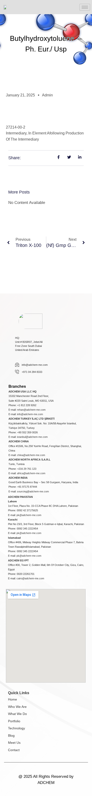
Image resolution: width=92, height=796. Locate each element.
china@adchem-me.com (31, 455)
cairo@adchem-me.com (30, 578)
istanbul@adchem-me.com (32, 436)
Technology (16, 728)
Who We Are (17, 707)
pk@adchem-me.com (29, 515)
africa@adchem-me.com (31, 473)
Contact (14, 750)
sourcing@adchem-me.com (33, 491)
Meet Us (14, 742)
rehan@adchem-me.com (31, 409)
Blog (11, 735)
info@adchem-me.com (30, 414)
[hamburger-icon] (84, 7)
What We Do (17, 714)
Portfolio (14, 721)
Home (12, 699)
